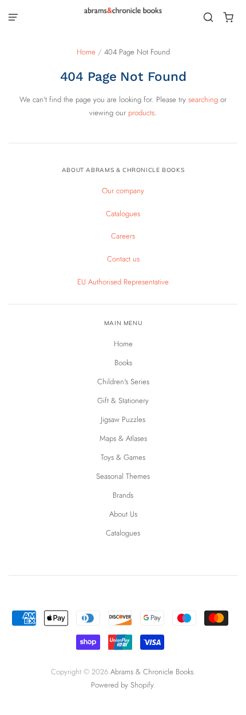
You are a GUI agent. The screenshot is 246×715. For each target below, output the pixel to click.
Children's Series (123, 381)
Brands (123, 495)
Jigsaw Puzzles (123, 419)
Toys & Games (123, 457)
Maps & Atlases (123, 438)
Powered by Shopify (122, 684)
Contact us (123, 258)
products (141, 112)
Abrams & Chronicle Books (151, 671)
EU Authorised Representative (123, 281)
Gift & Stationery (123, 400)
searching (203, 99)
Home (86, 51)
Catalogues (123, 213)
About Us (123, 514)
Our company (123, 190)
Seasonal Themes (123, 476)
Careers (123, 235)
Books (123, 362)
